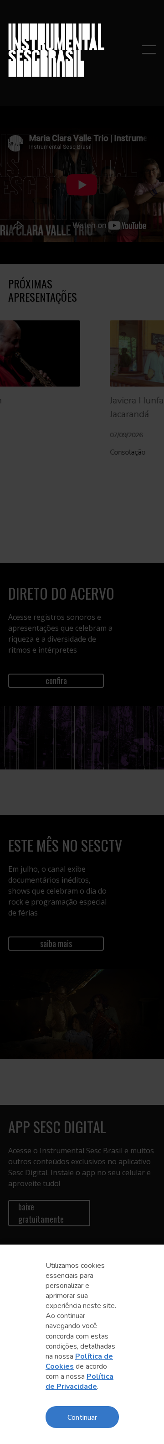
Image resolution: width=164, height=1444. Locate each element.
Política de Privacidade (79, 1381)
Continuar (82, 1417)
